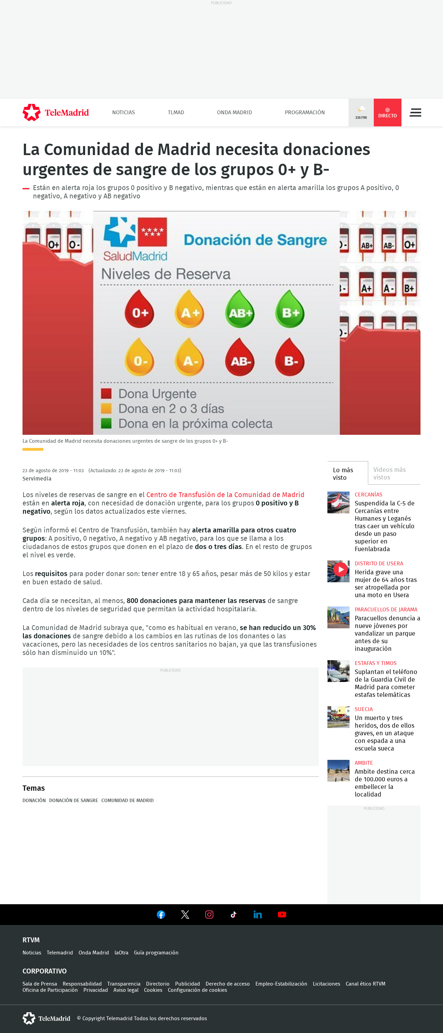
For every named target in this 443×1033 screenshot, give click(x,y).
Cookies (153, 990)
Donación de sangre (73, 800)
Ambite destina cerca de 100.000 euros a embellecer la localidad (338, 771)
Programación (305, 112)
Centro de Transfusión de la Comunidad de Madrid (225, 495)
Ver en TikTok (234, 916)
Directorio (158, 984)
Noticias (123, 112)
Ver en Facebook (161, 916)
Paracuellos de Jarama (386, 609)
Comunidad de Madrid (127, 800)
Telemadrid (60, 952)
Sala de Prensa (39, 984)
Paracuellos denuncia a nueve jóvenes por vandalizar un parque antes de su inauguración (338, 617)
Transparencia (124, 984)
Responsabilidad (82, 984)
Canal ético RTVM (366, 984)
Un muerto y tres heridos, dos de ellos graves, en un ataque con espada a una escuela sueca (338, 717)
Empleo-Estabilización (281, 984)
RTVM (31, 940)
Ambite (364, 763)
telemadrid (46, 1018)
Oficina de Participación (50, 990)
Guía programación (156, 952)
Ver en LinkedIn (258, 915)
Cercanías (368, 494)
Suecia (364, 709)
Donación (34, 800)
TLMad (176, 112)
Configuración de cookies (197, 990)
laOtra (121, 952)
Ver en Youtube (282, 915)
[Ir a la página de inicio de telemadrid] (55, 112)
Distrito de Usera (379, 563)
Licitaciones (326, 984)
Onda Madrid (234, 112)
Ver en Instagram (209, 915)
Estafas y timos (376, 663)
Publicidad (187, 984)
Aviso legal (126, 990)
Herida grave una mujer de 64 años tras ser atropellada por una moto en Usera (338, 571)
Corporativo (44, 971)
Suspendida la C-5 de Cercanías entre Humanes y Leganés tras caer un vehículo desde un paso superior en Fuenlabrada (338, 502)
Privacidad (95, 990)
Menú (415, 112)
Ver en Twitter (185, 916)
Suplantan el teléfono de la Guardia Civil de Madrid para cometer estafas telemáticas (338, 671)
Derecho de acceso (228, 984)
